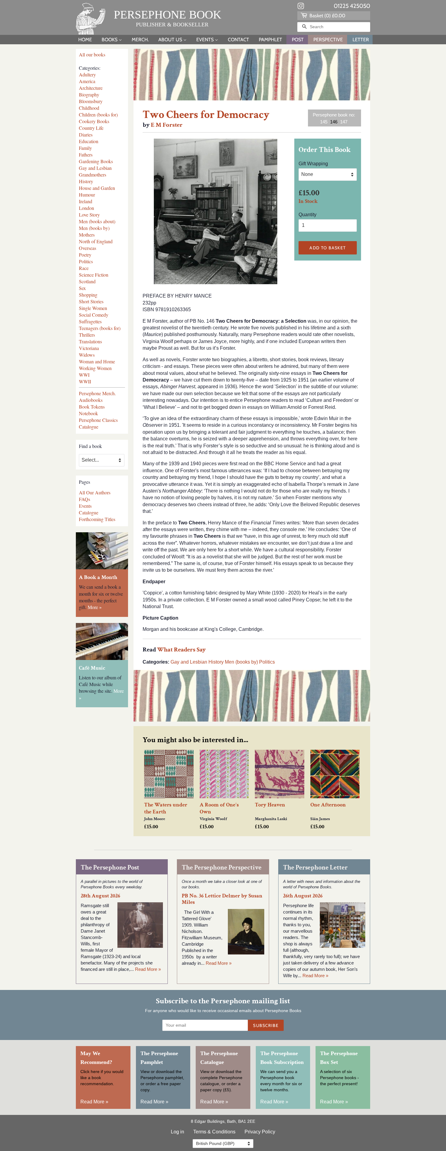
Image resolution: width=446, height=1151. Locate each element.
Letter (361, 39)
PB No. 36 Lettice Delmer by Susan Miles (222, 899)
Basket (326, 16)
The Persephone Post (110, 867)
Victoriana (89, 348)
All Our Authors (94, 492)
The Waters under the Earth (165, 808)
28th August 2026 (100, 895)
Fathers (86, 154)
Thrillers (87, 335)
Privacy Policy (260, 1131)
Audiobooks (91, 400)
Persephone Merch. (97, 393)
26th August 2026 (303, 895)
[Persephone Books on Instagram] (300, 7)
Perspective (328, 39)
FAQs (84, 499)
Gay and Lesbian (95, 168)
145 (323, 121)
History (86, 181)
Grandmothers (92, 174)
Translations (90, 341)
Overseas (87, 248)
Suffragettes (90, 321)
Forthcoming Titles (97, 519)
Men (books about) (97, 221)
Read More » (148, 969)
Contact (238, 39)
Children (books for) (98, 114)
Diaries (86, 134)
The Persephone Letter (315, 867)
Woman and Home (97, 361)
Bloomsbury (91, 101)
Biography (89, 94)
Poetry (85, 254)
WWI (84, 375)
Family (85, 148)
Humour (87, 194)
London (86, 208)
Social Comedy (93, 314)
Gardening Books (96, 161)
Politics (86, 261)
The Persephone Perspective (222, 867)
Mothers (87, 234)
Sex (82, 288)
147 (343, 121)
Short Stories (91, 301)
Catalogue (88, 426)
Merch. (140, 39)
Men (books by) (94, 228)
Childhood (89, 108)
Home (85, 39)
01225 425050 (352, 5)
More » (95, 607)
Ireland (85, 201)
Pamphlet (270, 39)
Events (205, 39)
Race (84, 268)
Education (88, 141)
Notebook (88, 413)
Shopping (88, 294)
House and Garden (97, 188)
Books (110, 39)
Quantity (307, 214)
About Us (170, 39)
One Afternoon (328, 804)
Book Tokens (92, 406)
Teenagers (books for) (99, 328)
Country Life (91, 128)
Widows (87, 355)
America (87, 81)
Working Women (95, 368)
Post (298, 39)
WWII (85, 381)
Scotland (87, 281)
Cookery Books (94, 121)
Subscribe (266, 1025)
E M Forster (167, 125)
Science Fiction (93, 274)
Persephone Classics (98, 420)
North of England (96, 241)
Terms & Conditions (214, 1131)
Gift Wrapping (313, 163)
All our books (92, 54)
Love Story (89, 214)
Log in (177, 1131)
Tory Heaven (270, 804)
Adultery (87, 74)
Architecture (91, 88)
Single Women (93, 308)
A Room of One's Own (219, 808)
